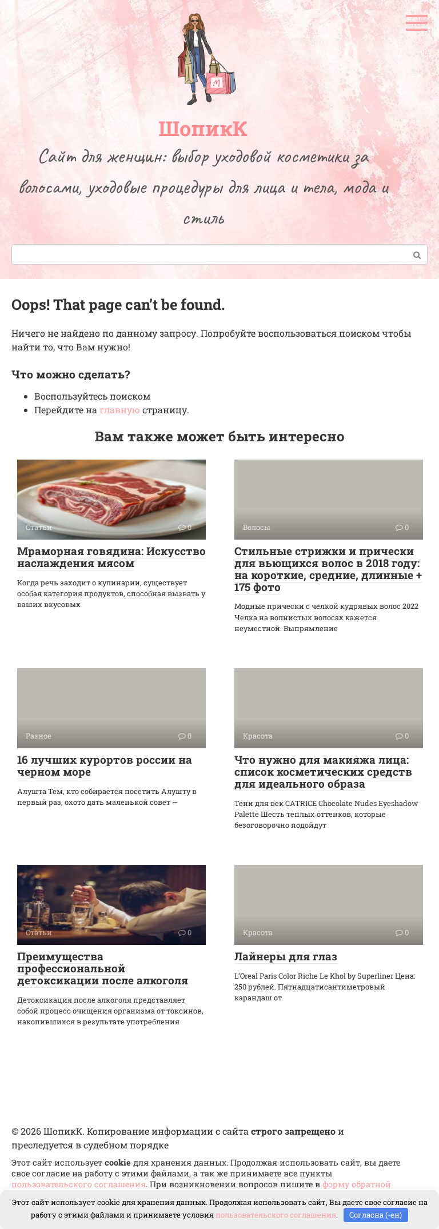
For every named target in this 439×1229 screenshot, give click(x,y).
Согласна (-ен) (375, 1215)
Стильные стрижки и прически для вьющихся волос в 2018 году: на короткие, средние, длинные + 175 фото (328, 569)
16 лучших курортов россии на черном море (104, 765)
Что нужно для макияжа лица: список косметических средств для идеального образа (323, 771)
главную (119, 410)
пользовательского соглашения (78, 1184)
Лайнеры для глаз (285, 956)
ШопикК (203, 128)
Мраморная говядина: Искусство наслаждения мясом (111, 557)
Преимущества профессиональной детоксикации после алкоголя (102, 968)
